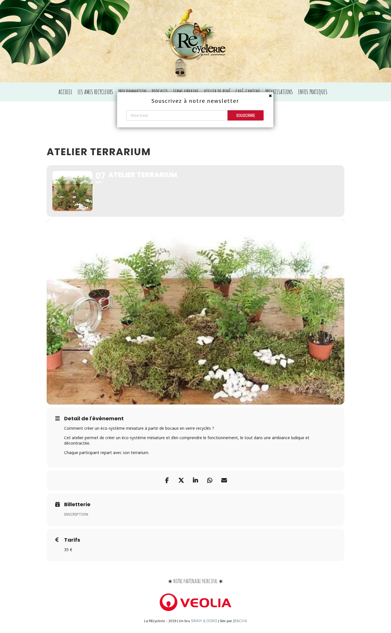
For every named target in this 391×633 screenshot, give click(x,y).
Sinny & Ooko (204, 620)
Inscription (76, 514)
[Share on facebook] (167, 480)
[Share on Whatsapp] (210, 480)
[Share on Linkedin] (195, 480)
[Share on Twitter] (181, 480)
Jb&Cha (240, 620)
